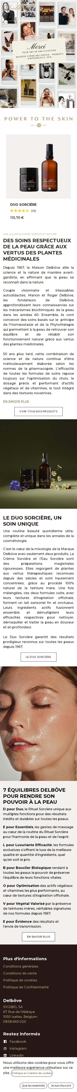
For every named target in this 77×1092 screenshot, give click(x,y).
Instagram (18, 1048)
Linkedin (16, 1055)
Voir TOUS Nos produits (38, 411)
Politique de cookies (20, 980)
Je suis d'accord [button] (61, 1085)
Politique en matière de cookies (32, 1073)
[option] (38, 179)
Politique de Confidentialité (26, 987)
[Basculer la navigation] (70, 6)
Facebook (17, 1042)
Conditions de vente (20, 973)
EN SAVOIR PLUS (16, 401)
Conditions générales (20, 966)
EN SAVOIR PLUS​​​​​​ (38, 936)
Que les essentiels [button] (33, 1085)
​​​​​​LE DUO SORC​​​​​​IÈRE (38, 656)
